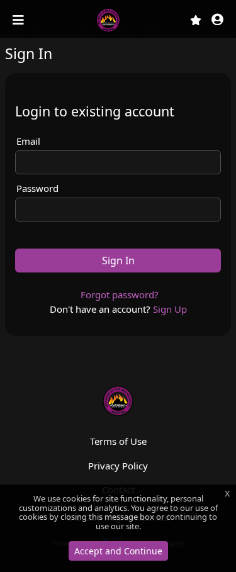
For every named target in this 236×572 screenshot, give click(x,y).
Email (28, 141)
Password (37, 188)
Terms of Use (118, 441)
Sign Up (170, 309)
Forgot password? (120, 294)
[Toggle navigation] (19, 20)
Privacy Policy (118, 465)
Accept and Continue (118, 551)
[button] (217, 20)
